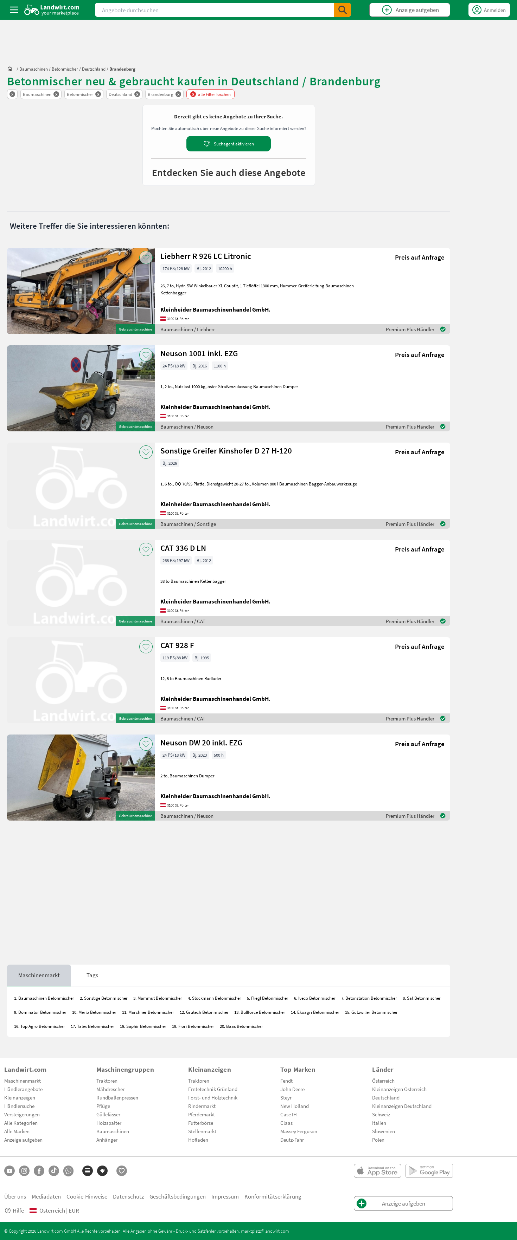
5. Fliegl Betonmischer (267, 998)
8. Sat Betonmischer (422, 998)
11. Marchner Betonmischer (148, 1012)
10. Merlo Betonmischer (94, 1012)
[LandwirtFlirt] (121, 1171)
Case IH (288, 1114)
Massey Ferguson (298, 1131)
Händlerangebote (23, 1088)
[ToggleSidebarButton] (14, 9)
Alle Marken (17, 1131)
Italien (379, 1122)
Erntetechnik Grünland (212, 1088)
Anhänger (106, 1139)
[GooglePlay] (429, 1171)
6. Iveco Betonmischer (315, 998)
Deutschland (386, 1097)
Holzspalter (108, 1122)
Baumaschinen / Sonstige (188, 523)
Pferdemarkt (201, 1114)
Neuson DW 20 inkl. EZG (201, 742)
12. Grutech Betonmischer (204, 1012)
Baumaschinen (112, 1131)
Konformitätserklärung (272, 1196)
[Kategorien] (87, 1171)
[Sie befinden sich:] (11, 68)
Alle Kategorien (21, 1122)
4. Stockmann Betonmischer (214, 998)
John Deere (292, 1088)
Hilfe (18, 1210)
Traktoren (106, 1080)
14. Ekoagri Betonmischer (315, 1012)
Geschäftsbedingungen (177, 1196)
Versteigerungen (22, 1114)
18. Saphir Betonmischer (143, 1026)
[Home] (52, 9)
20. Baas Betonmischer (241, 1026)
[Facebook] (39, 1171)
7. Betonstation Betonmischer (369, 998)
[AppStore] (377, 1171)
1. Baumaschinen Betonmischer (44, 998)
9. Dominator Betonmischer (40, 1012)
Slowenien (383, 1131)
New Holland (294, 1105)
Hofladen (198, 1139)
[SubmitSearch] (342, 10)
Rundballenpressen (117, 1097)
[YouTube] (9, 1171)
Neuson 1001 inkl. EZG (199, 353)
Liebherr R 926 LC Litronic (205, 256)
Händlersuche (19, 1105)
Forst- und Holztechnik (212, 1097)
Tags (92, 975)
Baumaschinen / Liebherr (187, 329)
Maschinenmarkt (39, 975)
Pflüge (103, 1105)
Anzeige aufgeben (23, 1139)
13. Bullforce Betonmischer (259, 1012)
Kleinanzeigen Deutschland (402, 1105)
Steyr (286, 1097)
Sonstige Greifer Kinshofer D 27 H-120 (226, 450)
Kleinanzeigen (19, 1097)
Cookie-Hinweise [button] (86, 1196)
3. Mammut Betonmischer (157, 998)
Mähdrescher (110, 1088)
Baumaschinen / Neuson (186, 426)
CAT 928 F (177, 645)
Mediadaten (46, 1196)
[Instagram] (24, 1171)
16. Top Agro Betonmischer (39, 1026)
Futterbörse (200, 1122)
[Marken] (102, 1171)
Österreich (383, 1080)
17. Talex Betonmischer (92, 1026)
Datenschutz (128, 1196)
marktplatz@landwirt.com (265, 1231)
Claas (286, 1122)
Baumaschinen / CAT (182, 621)
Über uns (15, 1196)
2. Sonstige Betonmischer (104, 998)
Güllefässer (108, 1114)
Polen (378, 1139)
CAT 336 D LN (183, 548)
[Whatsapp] (68, 1171)
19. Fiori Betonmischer (193, 1026)
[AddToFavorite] (146, 257)
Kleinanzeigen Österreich (399, 1088)
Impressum (225, 1196)
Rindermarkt (202, 1105)
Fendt (286, 1080)
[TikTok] (54, 1171)
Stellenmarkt (202, 1131)
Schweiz (381, 1114)
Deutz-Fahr (292, 1139)
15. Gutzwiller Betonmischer (371, 1012)
